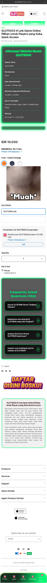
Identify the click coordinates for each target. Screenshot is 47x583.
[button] (2, 14)
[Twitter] (6, 371)
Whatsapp (33, 579)
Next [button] (45, 2)
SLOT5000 (23, 2)
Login (14, 579)
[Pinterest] (10, 371)
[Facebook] (3, 371)
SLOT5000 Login (10, 219)
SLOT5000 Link (10, 211)
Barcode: (16, 41)
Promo (5, 579)
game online (9, 438)
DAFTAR (34, 24)
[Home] (17, 14)
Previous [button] (2, 2)
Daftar (23, 579)
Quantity (5, 253)
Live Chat (40, 579)
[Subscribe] (38, 539)
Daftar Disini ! (27, 2)
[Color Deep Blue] (12, 163)
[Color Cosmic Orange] (4, 163)
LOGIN (12, 24)
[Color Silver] (19, 163)
